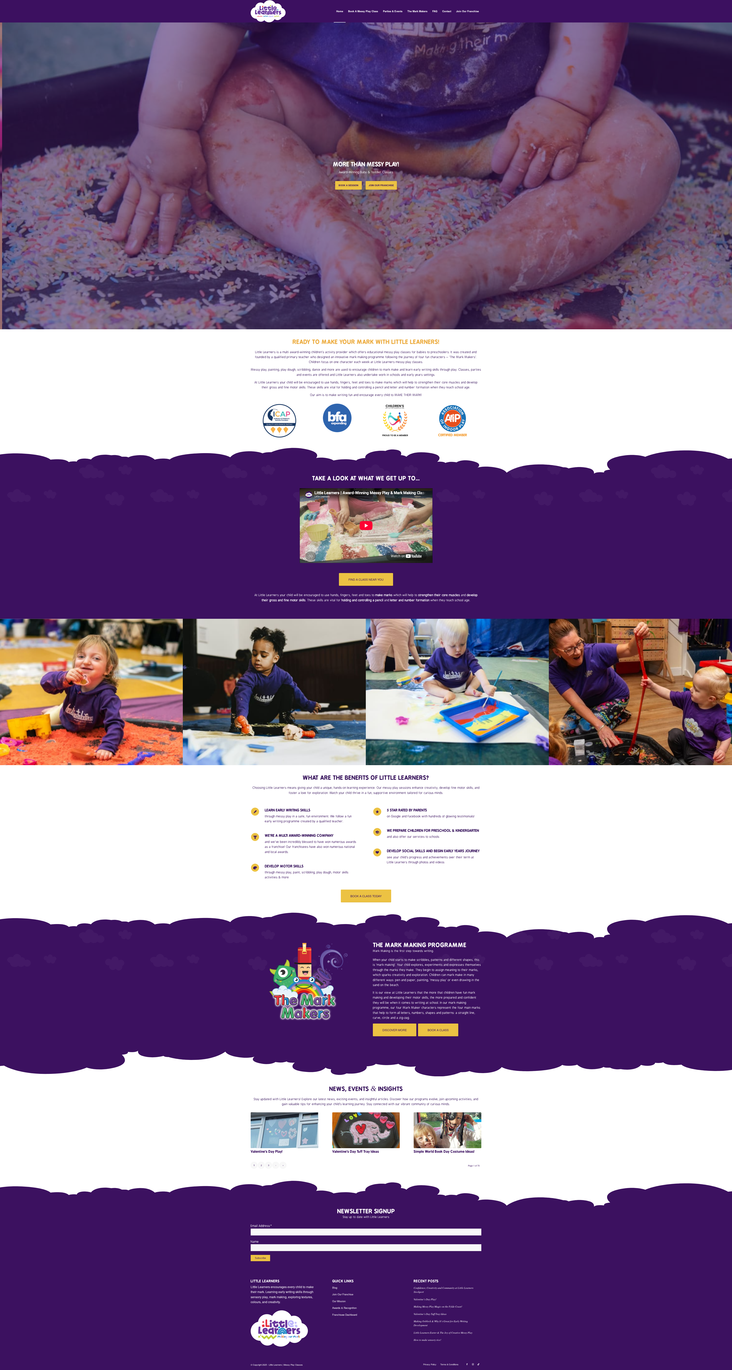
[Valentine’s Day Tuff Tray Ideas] (366, 1130)
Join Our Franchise (342, 1294)
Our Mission (339, 1301)
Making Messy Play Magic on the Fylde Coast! (438, 1306)
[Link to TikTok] (478, 1364)
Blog (334, 1287)
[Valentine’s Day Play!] (284, 1130)
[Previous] (3, 175)
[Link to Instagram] (473, 1364)
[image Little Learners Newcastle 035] (457, 692)
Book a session (348, 185)
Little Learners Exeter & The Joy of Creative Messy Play (443, 1332)
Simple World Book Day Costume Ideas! (444, 1152)
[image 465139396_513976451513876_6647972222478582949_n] (640, 692)
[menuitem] (340, 11)
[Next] (728, 175)
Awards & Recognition (344, 1308)
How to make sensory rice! (427, 1340)
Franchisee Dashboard (344, 1314)
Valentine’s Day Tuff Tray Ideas (355, 1152)
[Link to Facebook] (467, 1364)
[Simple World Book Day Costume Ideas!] (447, 1130)
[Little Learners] (268, 11)
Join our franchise (381, 185)
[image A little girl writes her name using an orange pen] (274, 692)
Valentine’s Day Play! (267, 1152)
